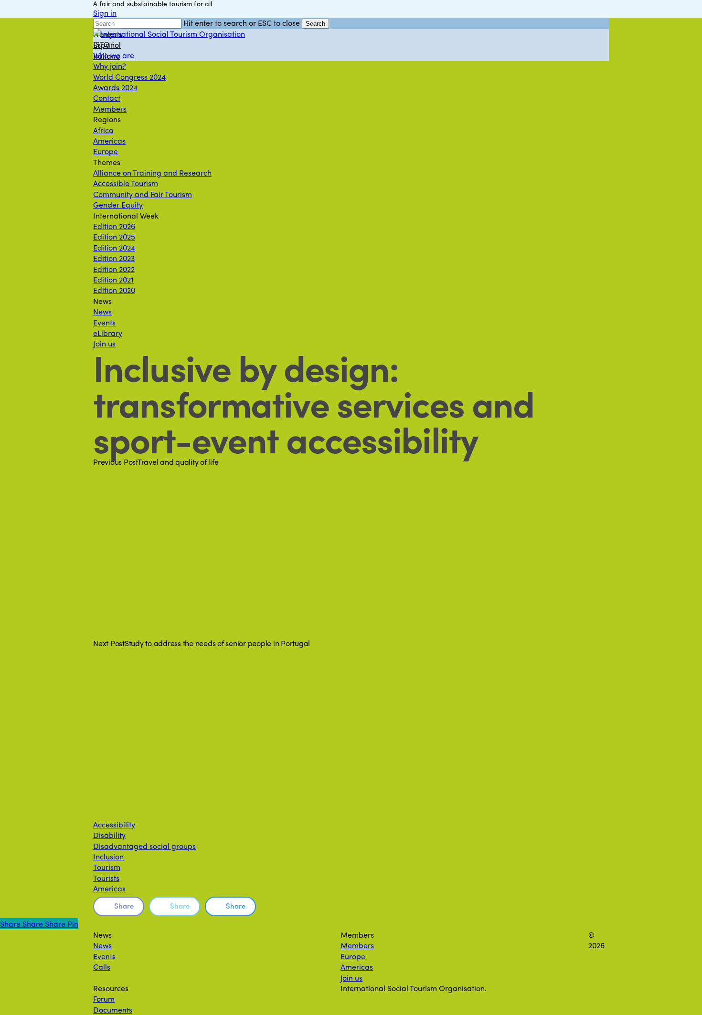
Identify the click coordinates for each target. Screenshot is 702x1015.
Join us (351, 978)
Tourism (106, 866)
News (102, 945)
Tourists (106, 877)
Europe (352, 956)
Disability (109, 834)
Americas (109, 888)
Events (104, 956)
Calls (101, 967)
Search (315, 23)
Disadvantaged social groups (144, 845)
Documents (112, 1010)
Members (357, 945)
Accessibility (114, 824)
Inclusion (108, 856)
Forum (104, 999)
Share (124, 905)
